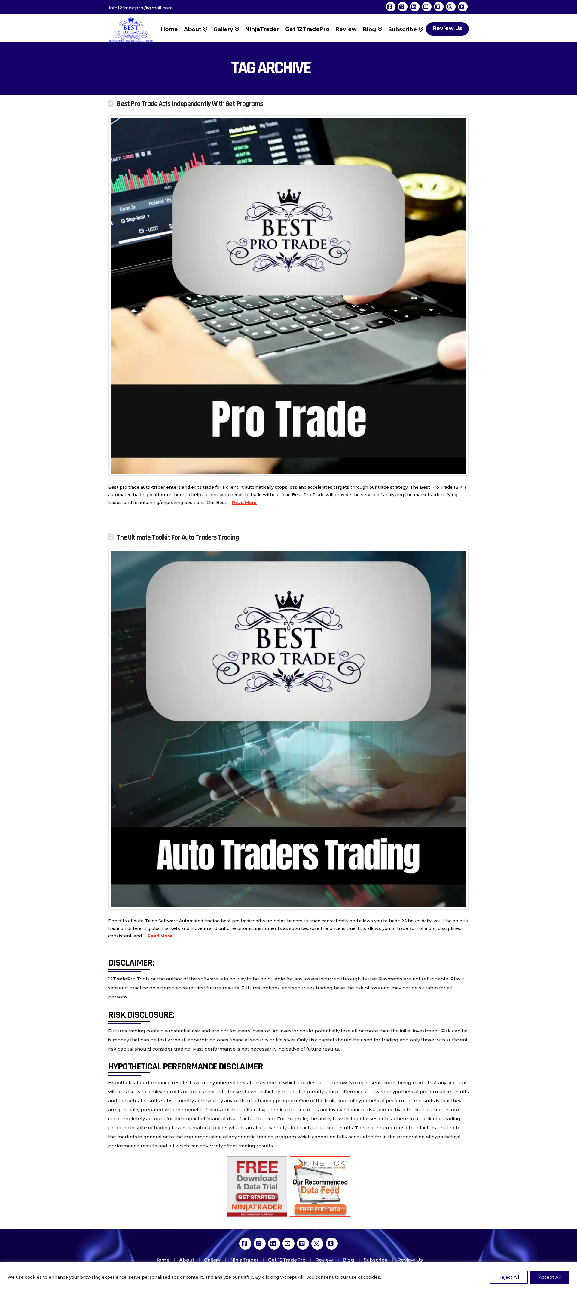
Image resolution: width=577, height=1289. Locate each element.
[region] (288, 1275)
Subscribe (376, 1260)
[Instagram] (451, 6)
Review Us (410, 1260)
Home (161, 1260)
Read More (244, 502)
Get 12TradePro (287, 1260)
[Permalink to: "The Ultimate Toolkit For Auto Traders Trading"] (288, 729)
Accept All (550, 1277)
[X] (403, 6)
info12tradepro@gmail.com (141, 8)
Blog (348, 1260)
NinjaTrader (244, 1260)
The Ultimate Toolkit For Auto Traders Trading (178, 537)
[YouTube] (427, 6)
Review (324, 1260)
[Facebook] (390, 6)
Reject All (508, 1277)
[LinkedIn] (415, 6)
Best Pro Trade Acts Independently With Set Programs (190, 103)
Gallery (212, 1260)
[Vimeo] (439, 6)
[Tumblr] (463, 6)
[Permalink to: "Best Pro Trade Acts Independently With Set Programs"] (288, 296)
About (186, 1260)
